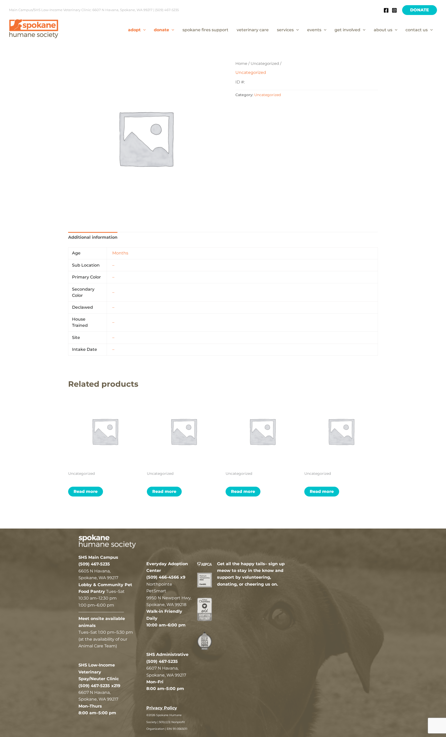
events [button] (314, 29)
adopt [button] (134, 29)
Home (241, 63)
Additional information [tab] (92, 237)
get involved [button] (347, 29)
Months (120, 253)
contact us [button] (416, 29)
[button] (419, 10)
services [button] (285, 29)
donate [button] (161, 29)
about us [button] (383, 29)
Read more (86, 491)
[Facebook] (386, 10)
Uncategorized (265, 63)
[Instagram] (394, 10)
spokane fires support (205, 29)
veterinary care (253, 29)
